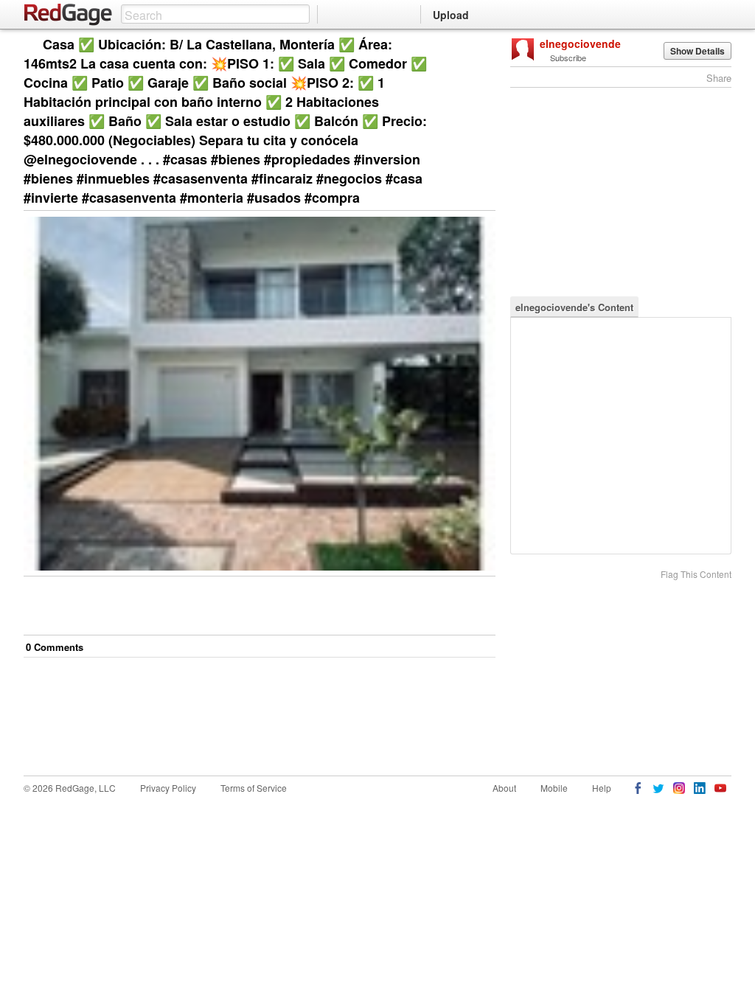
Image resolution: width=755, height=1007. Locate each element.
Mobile (554, 787)
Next (463, 45)
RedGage (69, 15)
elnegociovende (580, 43)
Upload (451, 14)
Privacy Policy (168, 787)
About (504, 787)
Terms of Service (253, 787)
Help (601, 787)
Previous (484, 45)
